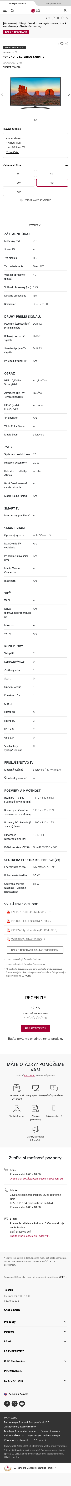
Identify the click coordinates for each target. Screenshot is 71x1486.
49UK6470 (29, 1075)
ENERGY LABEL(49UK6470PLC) (29, 911)
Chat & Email (12, 1309)
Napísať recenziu (12, 67)
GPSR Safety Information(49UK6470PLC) (34, 930)
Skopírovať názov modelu (16, 52)
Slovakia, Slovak (18, 1394)
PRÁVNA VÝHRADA (14, 1435)
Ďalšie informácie (16, 32)
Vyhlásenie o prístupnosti (16, 1440)
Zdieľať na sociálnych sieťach (66, 43)
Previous (54, 18)
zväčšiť (66, 129)
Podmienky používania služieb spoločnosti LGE (26, 1422)
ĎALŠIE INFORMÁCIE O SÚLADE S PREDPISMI (35, 950)
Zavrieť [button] (33, 225)
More (62, 1277)
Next (62, 18)
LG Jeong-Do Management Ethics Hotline (34, 1467)
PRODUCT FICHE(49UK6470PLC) (30, 921)
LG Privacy (26, 975)
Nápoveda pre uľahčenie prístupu (44, 1435)
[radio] (19, 173)
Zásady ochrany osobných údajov (20, 1426)
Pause (58, 18)
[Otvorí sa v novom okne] (7, 1404)
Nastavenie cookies (50, 1431)
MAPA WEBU (10, 1417)
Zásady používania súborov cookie (20, 1431)
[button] (35, 94)
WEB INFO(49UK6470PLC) (26, 939)
